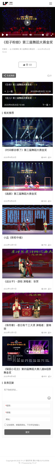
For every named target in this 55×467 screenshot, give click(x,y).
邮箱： (8, 412)
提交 (27, 432)
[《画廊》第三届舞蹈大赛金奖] (27, 176)
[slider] (13, 34)
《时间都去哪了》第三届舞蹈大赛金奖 (25, 150)
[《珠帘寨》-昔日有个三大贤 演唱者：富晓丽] (27, 307)
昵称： (8, 405)
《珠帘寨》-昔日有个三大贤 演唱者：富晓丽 (27, 327)
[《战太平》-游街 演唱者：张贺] (27, 263)
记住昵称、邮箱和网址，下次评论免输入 (23, 425)
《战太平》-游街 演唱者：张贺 (21, 281)
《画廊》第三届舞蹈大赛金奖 (20, 193)
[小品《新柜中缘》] (27, 219)
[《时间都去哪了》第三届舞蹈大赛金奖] (27, 132)
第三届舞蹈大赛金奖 (27, 49)
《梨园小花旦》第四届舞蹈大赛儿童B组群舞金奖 (27, 371)
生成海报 (10, 75)
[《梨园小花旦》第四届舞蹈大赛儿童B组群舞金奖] (27, 351)
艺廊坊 (4, 49)
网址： (9, 419)
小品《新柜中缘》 (14, 237)
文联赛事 (15, 49)
